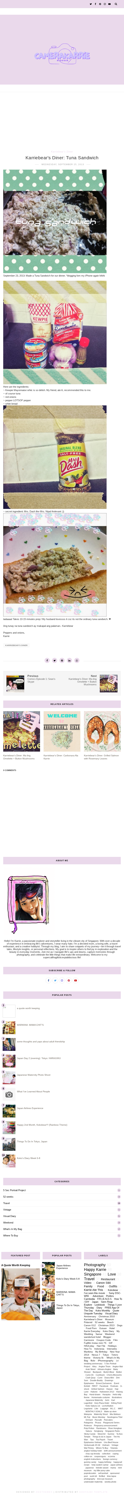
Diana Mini (109, 1378)
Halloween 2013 (107, 1392)
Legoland (88, 1408)
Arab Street (90, 1369)
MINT (120, 1408)
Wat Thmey (89, 1448)
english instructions (92, 1459)
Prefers (110, 1296)
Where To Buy (10, 1235)
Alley (94, 1366)
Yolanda (114, 1448)
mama (113, 1468)
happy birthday (104, 1462)
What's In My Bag (12, 1229)
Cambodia (89, 1299)
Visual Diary (9, 1216)
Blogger (107, 1337)
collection (106, 1454)
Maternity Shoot (101, 1414)
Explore (88, 1304)
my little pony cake (102, 1470)
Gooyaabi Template (93, 1492)
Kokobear (113, 1290)
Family (88, 1286)
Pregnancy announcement (105, 1425)
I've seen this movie (94, 1293)
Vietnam (105, 1445)
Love (112, 1274)
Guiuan (103, 1328)
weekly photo (110, 1482)
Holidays (112, 1346)
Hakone (94, 1392)
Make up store (110, 1411)
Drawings (109, 1380)
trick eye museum (105, 1479)
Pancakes (108, 1420)
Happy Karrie (95, 1269)
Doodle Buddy (96, 1380)
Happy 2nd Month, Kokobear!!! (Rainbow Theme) (42, 1125)
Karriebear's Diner (62, 151)
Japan (95, 1301)
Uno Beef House (111, 1442)
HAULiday (89, 1346)
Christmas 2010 (107, 1316)
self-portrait (103, 1473)
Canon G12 (90, 1325)
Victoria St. (98, 1358)
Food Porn (91, 1328)
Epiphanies (89, 1383)
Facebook (104, 1386)
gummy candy (90, 1462)
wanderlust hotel (92, 1337)
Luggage (104, 1408)
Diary (99, 1307)
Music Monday (98, 1417)
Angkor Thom (104, 1366)
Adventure (98, 1296)
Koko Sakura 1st (93, 1406)
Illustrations (117, 1397)
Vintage (7, 1209)
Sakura (89, 1431)
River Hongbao (115, 1428)
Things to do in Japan (102, 1437)
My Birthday (101, 1352)
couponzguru (100, 1456)
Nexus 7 (96, 1355)
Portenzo (88, 1425)
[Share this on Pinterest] (62, 660)
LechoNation (107, 1406)
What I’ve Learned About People (33, 1091)
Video (87, 1282)
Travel (6, 1203)
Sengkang (98, 1431)
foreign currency (110, 1459)
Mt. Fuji (87, 1417)
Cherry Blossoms (114, 1375)
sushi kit (93, 1476)
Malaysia (88, 1414)
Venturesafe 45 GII (92, 1445)
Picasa (98, 1423)
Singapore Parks (112, 1431)
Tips (92, 1440)
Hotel (112, 1328)
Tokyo (106, 1355)
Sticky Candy (89, 1434)
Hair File (101, 1346)
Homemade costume (101, 1397)
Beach (110, 1322)
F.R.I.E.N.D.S (104, 1299)
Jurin (107, 1400)
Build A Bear (108, 1372)
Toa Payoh (100, 1440)
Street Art (101, 1434)
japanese (90, 1468)
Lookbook (100, 1304)
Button (119, 1372)
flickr (93, 1360)
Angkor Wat (118, 1366)
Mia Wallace (115, 1414)
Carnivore (89, 1340)
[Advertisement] (62, 116)
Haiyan (109, 1389)
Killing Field (116, 1403)
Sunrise (111, 1434)
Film (115, 1340)
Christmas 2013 (106, 1325)
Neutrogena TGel (114, 1417)
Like (96, 1408)
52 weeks (8, 1196)
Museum (109, 1319)
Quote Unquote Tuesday (101, 1312)
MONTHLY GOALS (94, 1411)
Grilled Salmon (97, 1389)
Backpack (97, 1372)
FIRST (95, 1386)
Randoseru (101, 1428)
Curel (100, 1378)
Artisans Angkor (104, 1369)
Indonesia (99, 1349)
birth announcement (113, 1451)
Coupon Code (104, 1340)
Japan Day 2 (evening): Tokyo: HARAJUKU (39, 1058)
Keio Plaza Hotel (101, 1403)
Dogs (119, 1325)
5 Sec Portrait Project (14, 1190)
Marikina (88, 1352)
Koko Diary (108, 1331)
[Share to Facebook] (47, 660)
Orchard (89, 1420)
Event (116, 1383)
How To (88, 1349)
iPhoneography (105, 1360)
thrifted (102, 1476)
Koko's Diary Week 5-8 (28, 1158)
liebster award (102, 1468)
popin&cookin (90, 1473)
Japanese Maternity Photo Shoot (33, 1075)
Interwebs (112, 1349)
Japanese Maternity (94, 1400)
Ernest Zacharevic (104, 1383)
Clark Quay (90, 1378)
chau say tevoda (93, 1454)
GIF (111, 1343)
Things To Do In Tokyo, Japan (32, 1141)
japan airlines (117, 1465)
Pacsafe (98, 1420)
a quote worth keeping (28, 1008)
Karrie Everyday (92, 1331)
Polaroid (88, 1322)
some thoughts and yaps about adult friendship (41, 1041)
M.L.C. (113, 1408)
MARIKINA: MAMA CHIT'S (30, 1025)
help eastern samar (100, 1465)
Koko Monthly (103, 1310)
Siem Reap (107, 1301)
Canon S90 (103, 1282)
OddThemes (44, 1492)
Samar (99, 1334)
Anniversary (90, 1316)
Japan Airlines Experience (30, 1108)
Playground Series (111, 1423)
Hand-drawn (94, 1394)
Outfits (113, 1286)
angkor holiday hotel (93, 1451)
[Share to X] (54, 660)
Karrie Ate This (93, 1290)
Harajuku (107, 1394)
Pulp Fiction (89, 1428)
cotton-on (88, 1456)
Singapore (92, 1274)
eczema (111, 1456)
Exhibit (87, 1386)
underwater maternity (93, 1482)
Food (100, 1286)
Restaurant (108, 1279)
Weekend (8, 1222)
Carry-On (90, 1375)
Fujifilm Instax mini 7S (95, 1343)
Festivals (114, 1386)
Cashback (100, 1375)
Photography (95, 1265)
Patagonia (88, 1423)
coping (116, 1454)
